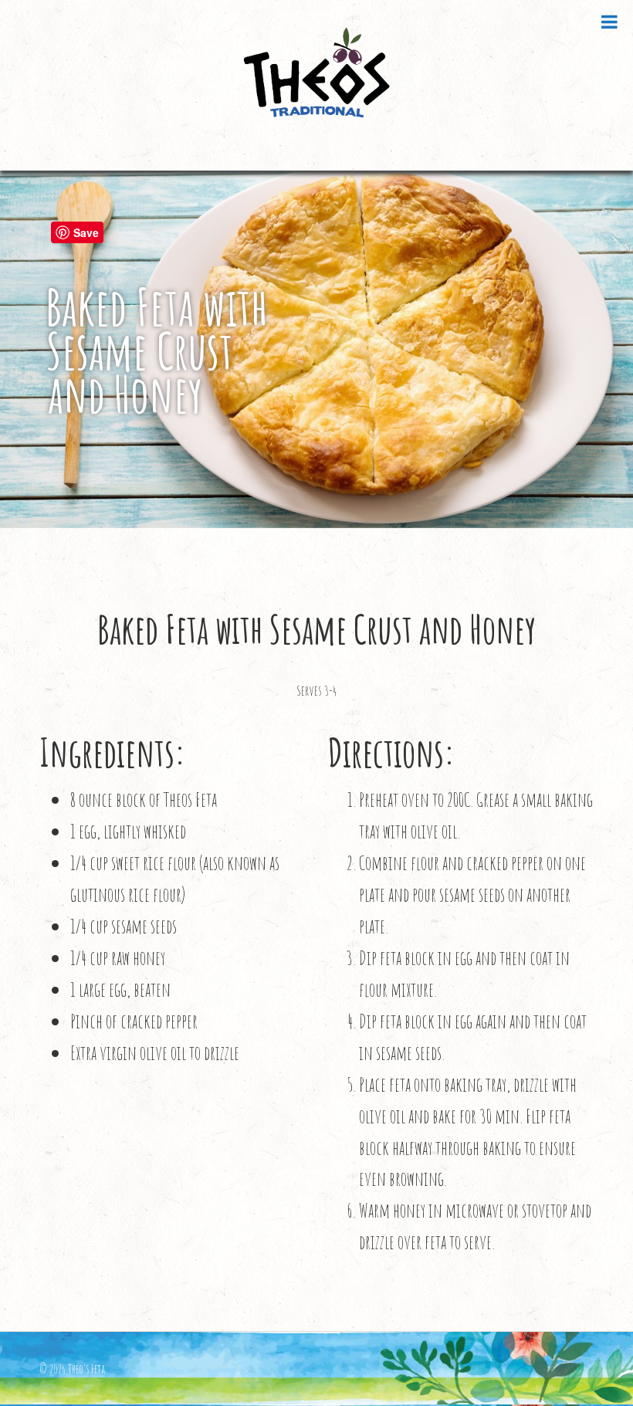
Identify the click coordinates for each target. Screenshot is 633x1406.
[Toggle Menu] (609, 21)
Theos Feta (316, 85)
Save (86, 232)
